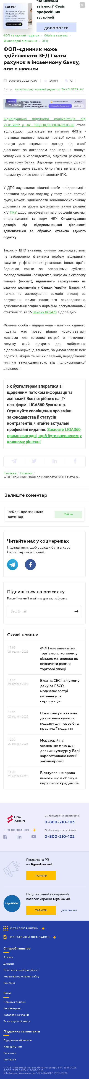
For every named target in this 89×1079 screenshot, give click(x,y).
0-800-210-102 (59, 837)
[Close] (82, 5)
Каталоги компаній (16, 1014)
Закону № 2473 (45, 312)
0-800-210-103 (59, 822)
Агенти (8, 957)
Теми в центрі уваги (16, 1021)
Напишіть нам (12, 1046)
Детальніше (69, 910)
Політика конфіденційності (21, 970)
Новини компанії (14, 1002)
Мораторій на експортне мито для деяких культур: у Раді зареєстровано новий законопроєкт (60, 750)
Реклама (9, 983)
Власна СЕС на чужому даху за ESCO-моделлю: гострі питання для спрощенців (60, 690)
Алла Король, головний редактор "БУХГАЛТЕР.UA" (49, 89)
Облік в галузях (56, 35)
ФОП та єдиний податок (21, 35)
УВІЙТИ (68, 514)
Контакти (9, 1059)
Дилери (8, 963)
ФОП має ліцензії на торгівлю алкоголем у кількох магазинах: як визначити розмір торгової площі (59, 658)
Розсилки (9, 1053)
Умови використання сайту (21, 976)
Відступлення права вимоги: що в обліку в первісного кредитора (59, 777)
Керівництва (12, 1008)
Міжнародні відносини (20, 41)
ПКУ (13, 212)
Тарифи (41, 875)
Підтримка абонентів (17, 1040)
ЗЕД (45, 41)
